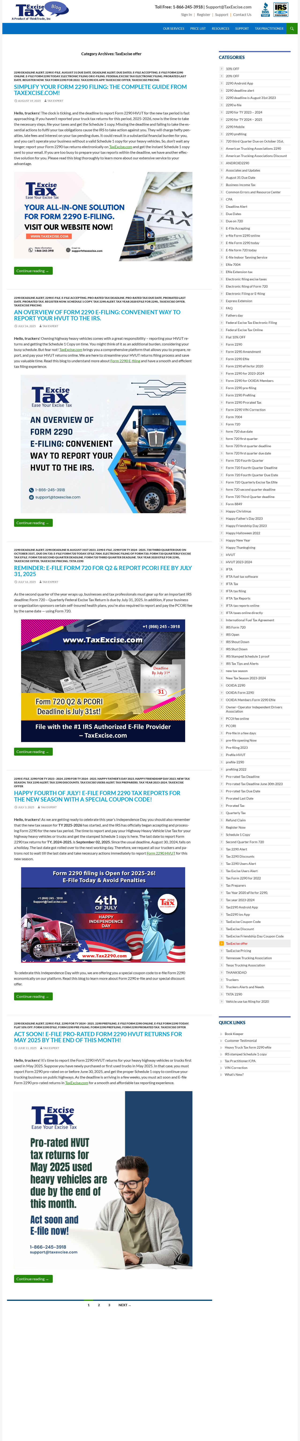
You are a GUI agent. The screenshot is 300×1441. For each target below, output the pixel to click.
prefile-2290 (235, 762)
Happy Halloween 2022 (243, 533)
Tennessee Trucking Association (249, 958)
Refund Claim (236, 820)
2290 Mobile (235, 127)
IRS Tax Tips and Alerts (242, 664)
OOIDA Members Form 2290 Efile (250, 700)
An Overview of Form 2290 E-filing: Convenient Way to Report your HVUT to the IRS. (97, 315)
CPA (229, 199)
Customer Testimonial (241, 1040)
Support (221, 14)
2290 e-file (52, 72)
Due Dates (124, 72)
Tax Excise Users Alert (97, 782)
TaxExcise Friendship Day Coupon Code (255, 936)
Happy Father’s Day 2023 (116, 778)
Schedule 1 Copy (79, 301)
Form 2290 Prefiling (106, 1027)
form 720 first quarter (242, 439)
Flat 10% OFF (23, 1027)
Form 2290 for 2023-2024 (245, 373)
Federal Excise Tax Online (244, 330)
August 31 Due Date (76, 72)
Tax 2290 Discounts (64, 782)
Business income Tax (240, 185)
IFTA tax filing (236, 591)
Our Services (173, 28)
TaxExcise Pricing (145, 80)
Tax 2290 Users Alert (241, 864)
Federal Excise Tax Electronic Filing (134, 76)
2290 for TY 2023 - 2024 (46, 778)
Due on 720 (44, 553)
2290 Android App (239, 83)
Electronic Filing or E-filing (83, 76)
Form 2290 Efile (45, 1027)
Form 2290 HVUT (161, 853)
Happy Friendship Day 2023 (155, 778)
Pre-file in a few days (241, 733)
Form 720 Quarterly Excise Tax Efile (252, 482)
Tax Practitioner (269, 28)
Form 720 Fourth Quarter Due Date (252, 475)
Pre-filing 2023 (237, 748)
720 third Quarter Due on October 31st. (255, 141)
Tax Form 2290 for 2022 (62, 80)
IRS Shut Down (237, 649)
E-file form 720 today (70, 553)
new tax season (237, 671)
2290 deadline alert (29, 72)
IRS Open (232, 634)
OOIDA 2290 (235, 685)
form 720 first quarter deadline (248, 446)
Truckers (232, 980)
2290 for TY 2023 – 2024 (244, 112)
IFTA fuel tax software (242, 576)
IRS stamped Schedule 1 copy (246, 1054)
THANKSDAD (236, 972)
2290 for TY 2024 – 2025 (244, 119)
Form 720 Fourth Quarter (244, 460)
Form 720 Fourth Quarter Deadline (251, 468)
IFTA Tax (232, 584)
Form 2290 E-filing (125, 360)
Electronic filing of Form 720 (126, 553)
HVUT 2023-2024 (239, 562)
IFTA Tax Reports (238, 598)
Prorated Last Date (239, 798)
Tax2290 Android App (242, 907)
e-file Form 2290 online (135, 1023)
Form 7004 (234, 417)
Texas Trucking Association (245, 965)
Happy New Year (238, 540)
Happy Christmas (238, 511)
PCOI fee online (237, 718)
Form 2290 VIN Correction (246, 410)
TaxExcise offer (118, 80)
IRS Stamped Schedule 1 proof (247, 656)
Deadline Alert (103, 72)
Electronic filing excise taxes (246, 279)
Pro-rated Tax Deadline (106, 298)
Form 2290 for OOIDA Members (250, 381)
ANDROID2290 (237, 163)
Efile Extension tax (239, 272)
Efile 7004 (94, 553)
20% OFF (232, 76)
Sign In (186, 14)
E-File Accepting (145, 72)
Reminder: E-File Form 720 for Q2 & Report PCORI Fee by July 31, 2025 (103, 570)
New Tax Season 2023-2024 (246, 678)
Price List (198, 28)
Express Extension (239, 301)
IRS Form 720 (236, 627)
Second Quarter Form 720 (245, 842)
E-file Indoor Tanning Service (246, 257)
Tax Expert (55, 100)
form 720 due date (239, 431)
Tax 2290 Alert (104, 301)
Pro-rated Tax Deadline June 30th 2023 (254, 784)
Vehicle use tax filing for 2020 (247, 1001)
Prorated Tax (33, 301)
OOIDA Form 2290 (240, 693)
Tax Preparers (127, 782)
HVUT (230, 555)
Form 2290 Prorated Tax (141, 1027)
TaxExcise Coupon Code (243, 922)
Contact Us (242, 14)
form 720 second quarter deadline (56, 557)
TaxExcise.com (120, 146)
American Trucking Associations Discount (256, 156)
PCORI (231, 726)
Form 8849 (234, 504)
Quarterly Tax (236, 813)
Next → (125, 1305)
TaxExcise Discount (240, 929)
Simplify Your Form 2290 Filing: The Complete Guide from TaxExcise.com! (100, 89)
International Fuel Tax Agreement (250, 620)
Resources (220, 28)
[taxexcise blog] (41, 9)
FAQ (229, 308)
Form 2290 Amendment (243, 352)
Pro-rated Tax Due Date (144, 298)
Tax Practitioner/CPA (240, 1061)
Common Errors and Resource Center (253, 192)
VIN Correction (236, 1068)
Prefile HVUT (235, 755)
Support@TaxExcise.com (228, 6)
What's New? (234, 1074)
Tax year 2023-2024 (153, 782)
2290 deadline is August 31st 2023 (70, 550)
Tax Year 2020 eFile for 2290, (137, 301)
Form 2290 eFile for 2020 (244, 366)
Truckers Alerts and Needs (245, 987)
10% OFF (232, 69)
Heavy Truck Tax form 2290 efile (248, 1047)
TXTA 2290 (76, 561)
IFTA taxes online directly (244, 613)
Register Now (33, 80)
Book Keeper (234, 1034)
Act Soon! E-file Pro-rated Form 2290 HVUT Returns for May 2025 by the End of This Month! (98, 1037)
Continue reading (34, 270)
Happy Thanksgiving (240, 547)
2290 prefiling (106, 1023)
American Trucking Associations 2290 (253, 148)
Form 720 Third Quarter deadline (110, 557)
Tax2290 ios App (92, 80)
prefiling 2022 (236, 769)
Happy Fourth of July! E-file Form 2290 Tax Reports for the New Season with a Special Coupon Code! (97, 796)
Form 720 (233, 424)
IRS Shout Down (237, 642)
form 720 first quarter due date (248, 453)
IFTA (229, 569)
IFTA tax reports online (242, 605)
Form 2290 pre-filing (74, 1027)
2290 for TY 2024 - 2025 (129, 550)
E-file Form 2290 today (43, 76)
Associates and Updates (243, 170)
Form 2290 (234, 344)
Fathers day (234, 315)
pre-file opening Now (241, 740)
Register (203, 14)
